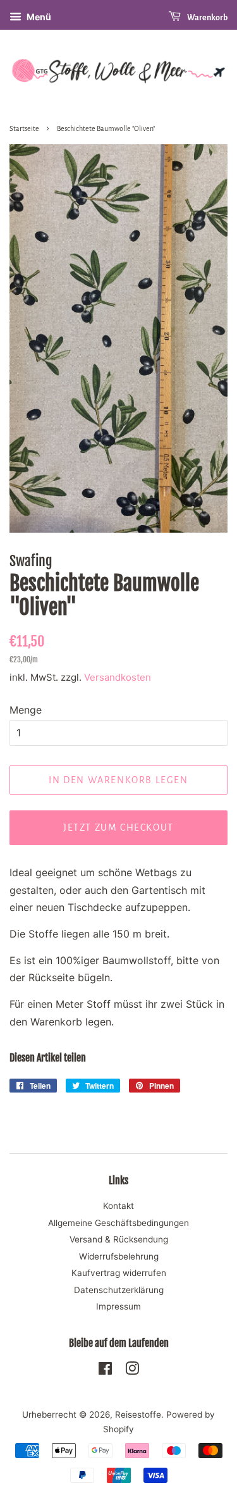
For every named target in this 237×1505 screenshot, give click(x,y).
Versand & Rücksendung (119, 1239)
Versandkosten (117, 677)
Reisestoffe (138, 1414)
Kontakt (118, 1206)
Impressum (118, 1306)
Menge (25, 709)
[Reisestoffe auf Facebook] (105, 1371)
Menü (38, 16)
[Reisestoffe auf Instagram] (132, 1371)
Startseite (24, 128)
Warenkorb (207, 17)
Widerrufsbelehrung (119, 1256)
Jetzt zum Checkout (118, 827)
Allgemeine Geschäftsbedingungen (118, 1223)
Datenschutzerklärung (119, 1290)
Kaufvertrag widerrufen (118, 1273)
